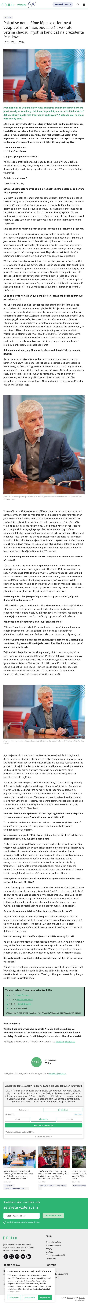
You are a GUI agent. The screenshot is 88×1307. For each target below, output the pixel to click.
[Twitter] (11, 1256)
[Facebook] (5, 1256)
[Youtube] (23, 1256)
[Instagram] (17, 1256)
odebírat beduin (53, 1216)
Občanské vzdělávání (47, 1185)
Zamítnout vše (29, 1297)
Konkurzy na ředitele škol (14, 1188)
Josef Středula (24, 1004)
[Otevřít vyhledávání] (78, 4)
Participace (61, 1185)
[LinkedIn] (28, 1256)
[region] (30, 1285)
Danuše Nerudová (24, 999)
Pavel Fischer (22, 995)
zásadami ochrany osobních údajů (27, 1222)
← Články (8, 17)
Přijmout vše (45, 1297)
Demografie (9, 1185)
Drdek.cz (70, 1298)
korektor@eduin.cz (65, 1041)
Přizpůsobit (14, 1297)
